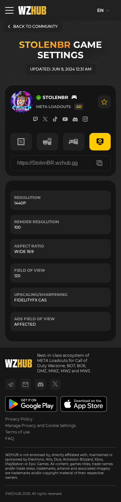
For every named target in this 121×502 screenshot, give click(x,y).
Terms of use (17, 432)
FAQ (9, 438)
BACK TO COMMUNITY (35, 26)
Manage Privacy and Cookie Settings (40, 425)
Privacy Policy (19, 419)
